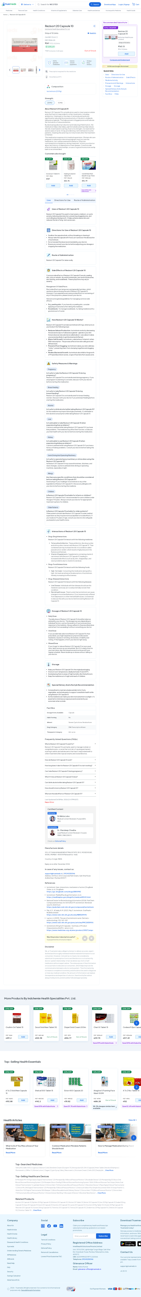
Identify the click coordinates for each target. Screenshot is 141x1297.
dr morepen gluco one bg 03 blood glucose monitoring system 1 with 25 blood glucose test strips (78, 1182)
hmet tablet (99, 1168)
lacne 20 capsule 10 (77, 1205)
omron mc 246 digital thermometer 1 (30, 1188)
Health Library (12, 1238)
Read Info (93, 33)
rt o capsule (89, 1168)
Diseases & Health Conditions (17, 1242)
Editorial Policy (60, 841)
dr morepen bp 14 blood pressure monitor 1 (69, 1180)
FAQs (117, 94)
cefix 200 (91, 1170)
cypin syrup (55, 1170)
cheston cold (43, 1168)
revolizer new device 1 (88, 1193)
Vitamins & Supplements (59, 10)
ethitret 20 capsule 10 (59, 1202)
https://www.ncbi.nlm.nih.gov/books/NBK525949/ (67, 915)
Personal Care (22, 10)
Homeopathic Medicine (113, 10)
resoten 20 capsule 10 (24, 1208)
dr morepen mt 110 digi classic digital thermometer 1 (34, 1180)
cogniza (34, 1168)
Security (10, 1272)
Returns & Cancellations (49, 1252)
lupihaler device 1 (39, 1185)
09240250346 (69, 873)
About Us (10, 1225)
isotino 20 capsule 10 (61, 1205)
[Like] (85, 938)
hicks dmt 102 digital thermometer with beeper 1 (33, 1190)
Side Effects (130, 77)
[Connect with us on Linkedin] (61, 1226)
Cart (137, 4)
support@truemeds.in (53, 873)
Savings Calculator (14, 1276)
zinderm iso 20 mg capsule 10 (97, 1208)
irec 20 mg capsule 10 (107, 1202)
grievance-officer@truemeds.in (89, 1269)
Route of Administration (84, 200)
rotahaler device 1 (92, 1180)
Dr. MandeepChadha (66, 830)
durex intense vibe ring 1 (55, 1193)
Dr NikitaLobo (63, 816)
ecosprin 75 (67, 1168)
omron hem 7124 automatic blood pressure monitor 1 (65, 1185)
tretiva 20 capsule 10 (77, 1208)
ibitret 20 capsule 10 (91, 1202)
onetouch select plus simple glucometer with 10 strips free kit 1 (100, 1188)
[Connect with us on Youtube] (55, 1226)
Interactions (130, 83)
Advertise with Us (13, 1280)
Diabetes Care (77, 10)
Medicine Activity (111, 80)
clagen (47, 1170)
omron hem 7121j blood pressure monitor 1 (96, 1190)
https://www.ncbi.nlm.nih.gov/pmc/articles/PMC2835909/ (70, 922)
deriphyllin (99, 1170)
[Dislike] (91, 938)
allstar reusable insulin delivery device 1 (66, 1190)
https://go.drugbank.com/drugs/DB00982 (64, 892)
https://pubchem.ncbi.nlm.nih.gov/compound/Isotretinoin (70, 907)
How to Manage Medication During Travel (116, 1146)
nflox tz (29, 1170)
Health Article (12, 1230)
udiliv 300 (26, 1168)
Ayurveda (10, 1246)
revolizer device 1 (92, 1185)
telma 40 (18, 1168)
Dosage (108, 86)
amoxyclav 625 (78, 1168)
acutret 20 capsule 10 (23, 1202)
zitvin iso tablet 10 (24, 1210)
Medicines (9, 10)
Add (53, 185)
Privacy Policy (46, 1244)
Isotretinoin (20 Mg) (54, 91)
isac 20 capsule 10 (31, 1205)
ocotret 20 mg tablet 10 (95, 1205)
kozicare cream (81, 1170)
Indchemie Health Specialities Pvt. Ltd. (57, 29)
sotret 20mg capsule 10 (42, 1208)
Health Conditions (39, 10)
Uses (49, 200)
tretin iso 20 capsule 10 (60, 1208)
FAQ (8, 1267)
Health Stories (12, 1234)
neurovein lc (69, 1170)
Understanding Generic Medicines (19, 1251)
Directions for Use (62, 200)
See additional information (30, 1290)
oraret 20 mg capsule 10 (113, 1205)
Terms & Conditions (48, 1240)
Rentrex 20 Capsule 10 (123, 32)
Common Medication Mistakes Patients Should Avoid (69, 1147)
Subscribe (103, 1236)
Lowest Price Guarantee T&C (51, 1256)
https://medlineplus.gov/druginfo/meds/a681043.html (69, 897)
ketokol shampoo (111, 1168)
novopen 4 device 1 (72, 1193)
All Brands (10, 1259)
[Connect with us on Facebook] (49, 1226)
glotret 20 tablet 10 (75, 1202)
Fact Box (108, 94)
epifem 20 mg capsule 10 (41, 1202)
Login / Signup (124, 4)
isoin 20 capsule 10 (46, 1205)
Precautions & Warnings (114, 83)
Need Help (11, 1263)
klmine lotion (38, 1170)
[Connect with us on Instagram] (43, 1226)
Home (5, 14)
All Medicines (11, 1255)
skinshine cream (56, 1168)
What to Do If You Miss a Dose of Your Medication (22, 1147)
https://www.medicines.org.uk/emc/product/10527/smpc (70, 930)
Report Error (49, 802)
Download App (110, 4)
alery (62, 1170)
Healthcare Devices (94, 10)
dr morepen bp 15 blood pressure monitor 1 (60, 1188)
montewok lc (20, 1170)
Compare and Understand (120, 60)
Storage (117, 86)
